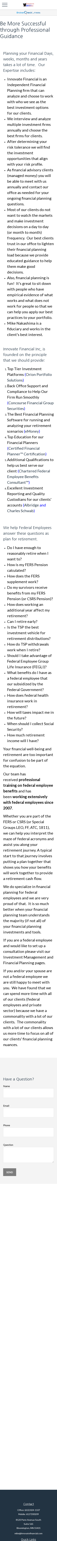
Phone (6, 1125)
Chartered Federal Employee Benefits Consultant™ (28, 477)
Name (6, 1086)
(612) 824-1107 (32, 1510)
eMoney (32, 431)
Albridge (32, 505)
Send (9, 1172)
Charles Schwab (20, 510)
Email (6, 1105)
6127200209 (32, 1514)
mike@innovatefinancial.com (28, 1533)
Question (8, 1144)
